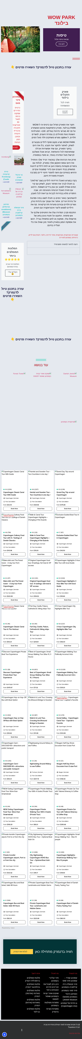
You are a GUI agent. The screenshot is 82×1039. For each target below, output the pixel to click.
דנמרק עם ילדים (34, 235)
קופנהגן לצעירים (65, 237)
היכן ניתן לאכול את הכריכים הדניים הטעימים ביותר (51, 987)
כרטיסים (75, 237)
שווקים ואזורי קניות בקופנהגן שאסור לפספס (51, 996)
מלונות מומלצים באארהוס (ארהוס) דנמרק (33, 1003)
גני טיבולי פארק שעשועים (19, 177)
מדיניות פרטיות (74, 1033)
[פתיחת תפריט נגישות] (4, 1034)
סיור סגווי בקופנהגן (69, 990)
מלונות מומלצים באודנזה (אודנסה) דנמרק (33, 993)
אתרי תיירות (50, 235)
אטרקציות (67, 235)
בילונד (43, 235)
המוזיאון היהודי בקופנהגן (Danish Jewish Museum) (70, 997)
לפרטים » (19, 183)
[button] (78, 39)
